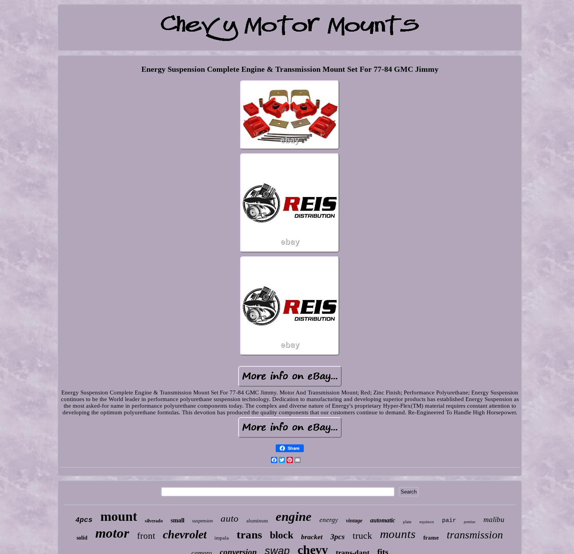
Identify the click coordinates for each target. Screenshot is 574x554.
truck (362, 536)
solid (82, 538)
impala (221, 538)
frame (431, 537)
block (281, 535)
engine (294, 517)
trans (249, 534)
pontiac (470, 522)
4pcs (84, 520)
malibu (493, 519)
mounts (397, 534)
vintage (354, 521)
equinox (426, 521)
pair (449, 520)
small (177, 520)
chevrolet (185, 534)
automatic (382, 520)
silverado (154, 521)
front (146, 536)
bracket (312, 537)
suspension (202, 521)
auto (230, 518)
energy (328, 520)
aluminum (257, 521)
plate (407, 521)
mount (118, 516)
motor (112, 533)
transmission (475, 535)
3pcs (337, 536)
